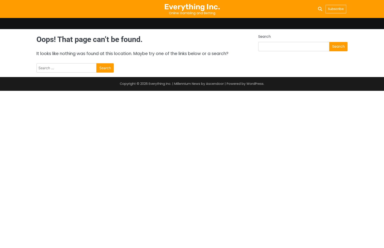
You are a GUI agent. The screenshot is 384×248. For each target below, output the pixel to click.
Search (264, 36)
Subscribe (336, 9)
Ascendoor (215, 83)
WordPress (255, 83)
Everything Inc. (192, 6)
